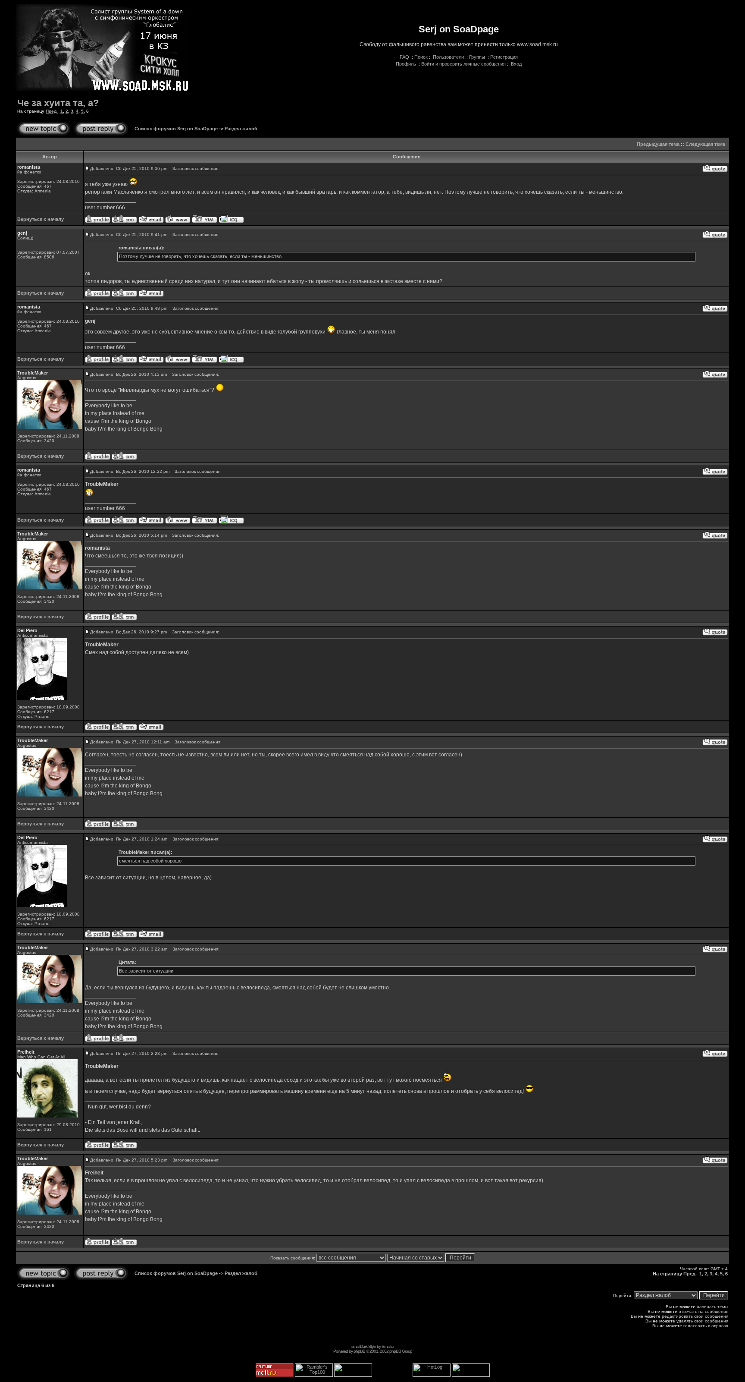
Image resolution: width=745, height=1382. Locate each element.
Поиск (421, 57)
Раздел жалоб (241, 128)
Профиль (406, 63)
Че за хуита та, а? (58, 103)
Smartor (388, 1346)
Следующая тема (705, 144)
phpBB (359, 1351)
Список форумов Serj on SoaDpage (176, 128)
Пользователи (448, 57)
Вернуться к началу (40, 219)
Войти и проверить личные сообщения (463, 63)
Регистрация (504, 57)
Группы (477, 57)
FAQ (404, 57)
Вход (516, 63)
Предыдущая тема (658, 144)
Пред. (52, 111)
